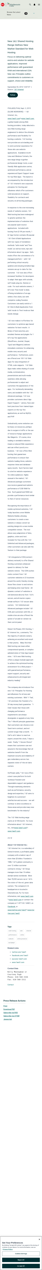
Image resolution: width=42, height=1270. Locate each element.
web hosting (12, 931)
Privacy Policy (8, 1249)
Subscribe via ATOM (11, 1016)
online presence (22, 939)
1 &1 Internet (19, 90)
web (21, 931)
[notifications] (34, 4)
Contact (11, 985)
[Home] (10, 4)
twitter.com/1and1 (19, 952)
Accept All (21, 1266)
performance (13, 935)
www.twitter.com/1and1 (17, 910)
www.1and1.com (14, 119)
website (11, 939)
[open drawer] (39, 4)
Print (5, 1006)
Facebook (11, 907)
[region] (21, 1253)
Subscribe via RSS (10, 1013)
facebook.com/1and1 (20, 955)
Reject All (21, 1260)
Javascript (7, 1019)
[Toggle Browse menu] (34, 13)
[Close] (39, 1239)
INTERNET (12, 943)
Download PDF (9, 1009)
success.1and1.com (19, 959)
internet (28, 931)
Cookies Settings (21, 1253)
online (22, 935)
